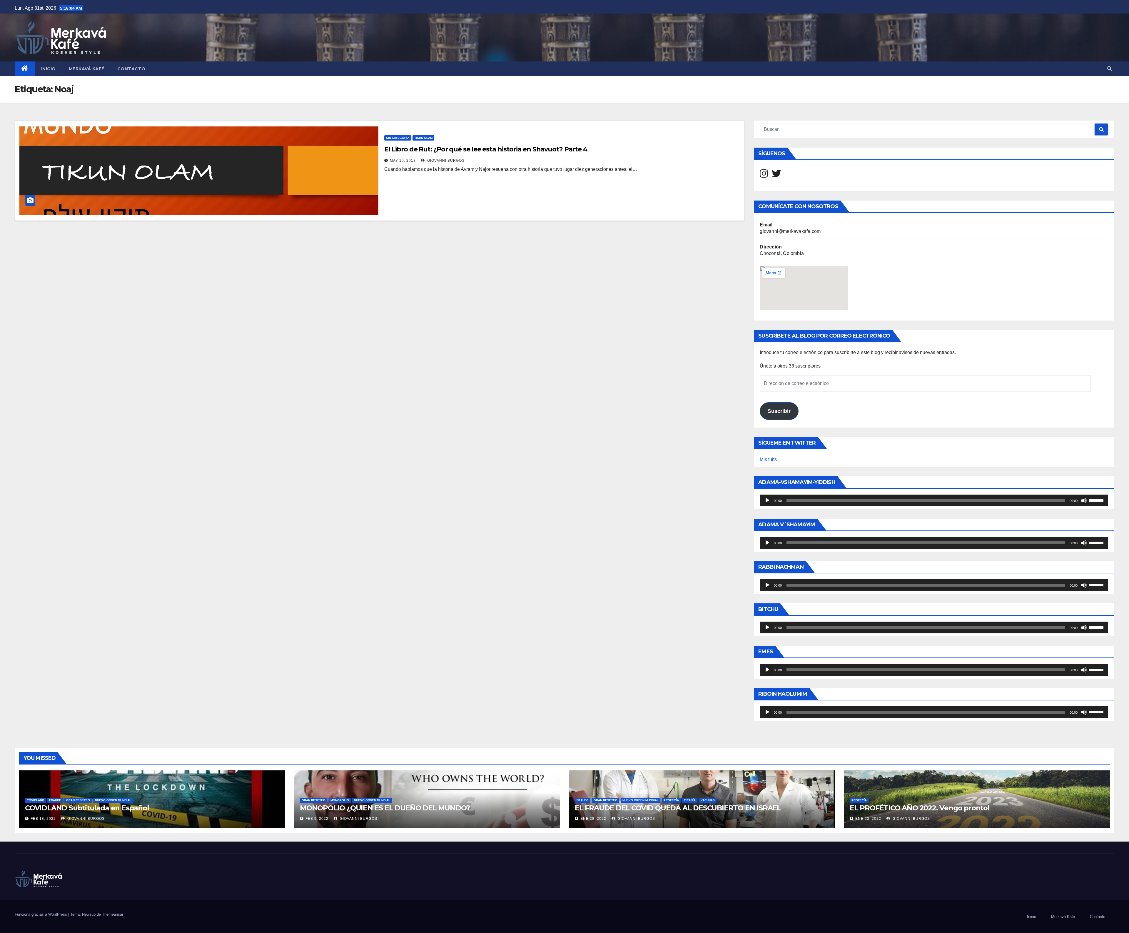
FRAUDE (55, 800)
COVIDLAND (35, 800)
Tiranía (690, 800)
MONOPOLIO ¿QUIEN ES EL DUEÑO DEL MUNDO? (385, 808)
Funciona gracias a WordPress (41, 914)
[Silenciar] (1084, 500)
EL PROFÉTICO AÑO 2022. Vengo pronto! (919, 808)
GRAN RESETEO (78, 800)
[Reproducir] (767, 500)
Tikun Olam (423, 137)
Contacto (131, 68)
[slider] (1097, 500)
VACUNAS (708, 800)
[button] (1109, 68)
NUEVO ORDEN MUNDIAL (113, 800)
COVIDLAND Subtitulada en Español (87, 808)
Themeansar (112, 914)
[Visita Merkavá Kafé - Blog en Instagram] (764, 175)
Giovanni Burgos (445, 160)
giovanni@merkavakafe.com (790, 231)
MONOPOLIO (339, 800)
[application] (934, 500)
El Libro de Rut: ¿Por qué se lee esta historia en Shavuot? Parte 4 (485, 149)
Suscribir (779, 411)
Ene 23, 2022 (868, 819)
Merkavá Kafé (86, 68)
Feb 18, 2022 (43, 819)
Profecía (671, 800)
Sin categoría (397, 137)
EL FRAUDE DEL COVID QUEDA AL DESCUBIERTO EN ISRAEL (678, 808)
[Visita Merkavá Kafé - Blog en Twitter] (776, 175)
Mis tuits (768, 459)
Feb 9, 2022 (316, 819)
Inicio (48, 68)
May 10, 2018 (403, 160)
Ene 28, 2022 (593, 819)
